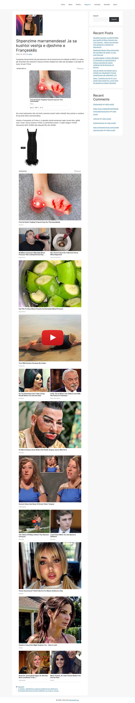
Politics (78, 4)
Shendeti (107, 4)
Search (95, 16)
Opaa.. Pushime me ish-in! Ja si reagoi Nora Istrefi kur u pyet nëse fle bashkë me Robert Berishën (105, 80)
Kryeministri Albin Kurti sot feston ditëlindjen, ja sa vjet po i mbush (38, 691)
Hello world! (109, 104)
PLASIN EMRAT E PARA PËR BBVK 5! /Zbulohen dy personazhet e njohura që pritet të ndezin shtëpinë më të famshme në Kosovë (106, 62)
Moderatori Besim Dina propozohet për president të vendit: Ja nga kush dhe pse (106, 52)
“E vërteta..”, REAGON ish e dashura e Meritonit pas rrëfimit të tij (38, 689)
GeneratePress (74, 700)
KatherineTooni (98, 123)
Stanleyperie (97, 104)
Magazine (87, 4)
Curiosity (97, 4)
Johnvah (96, 119)
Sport (115, 4)
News (70, 4)
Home (63, 4)
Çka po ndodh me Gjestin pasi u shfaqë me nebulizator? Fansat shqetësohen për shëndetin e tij (105, 73)
